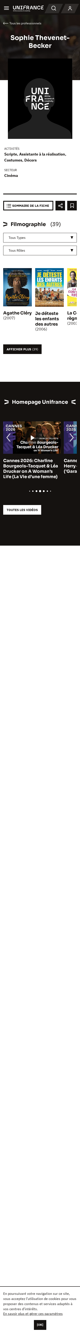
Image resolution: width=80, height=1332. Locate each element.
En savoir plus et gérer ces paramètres (33, 1313)
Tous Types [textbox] (17, 237)
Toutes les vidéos (22, 510)
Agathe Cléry (17, 313)
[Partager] (60, 205)
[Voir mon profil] (70, 8)
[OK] (40, 1325)
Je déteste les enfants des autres (47, 319)
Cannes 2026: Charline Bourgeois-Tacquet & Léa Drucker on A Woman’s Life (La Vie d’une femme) (30, 468)
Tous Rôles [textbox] (17, 250)
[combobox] (40, 237)
